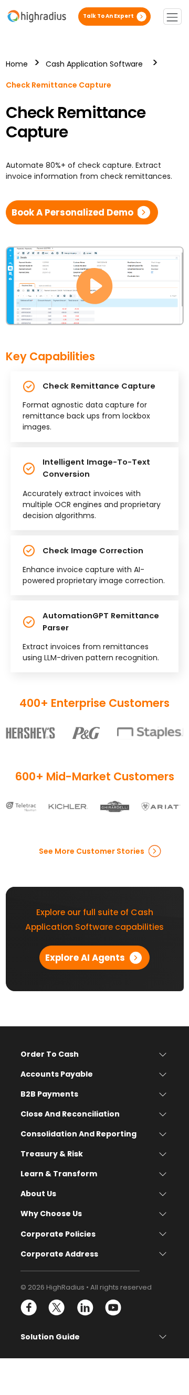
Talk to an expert (108, 16)
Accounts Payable (56, 1074)
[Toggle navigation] (172, 16)
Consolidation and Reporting (78, 1134)
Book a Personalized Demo (72, 212)
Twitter (57, 1308)
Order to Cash (49, 1054)
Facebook (29, 1308)
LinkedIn (84, 1308)
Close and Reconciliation (70, 1114)
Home (17, 64)
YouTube (112, 1308)
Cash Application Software (94, 64)
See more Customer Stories (91, 851)
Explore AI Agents (85, 957)
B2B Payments (49, 1094)
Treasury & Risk (51, 1154)
